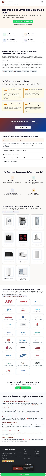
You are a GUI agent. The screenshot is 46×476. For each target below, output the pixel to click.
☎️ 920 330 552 (24, 127)
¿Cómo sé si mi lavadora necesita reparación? (14, 140)
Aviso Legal (36, 451)
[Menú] (42, 2)
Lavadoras (7, 4)
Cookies (36, 455)
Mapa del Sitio (37, 456)
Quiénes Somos (27, 458)
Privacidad (36, 453)
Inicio (3, 4)
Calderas (25, 453)
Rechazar (28, 468)
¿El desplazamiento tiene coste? (11, 154)
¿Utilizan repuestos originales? (10, 161)
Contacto (25, 456)
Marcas (25, 451)
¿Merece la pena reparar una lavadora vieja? (14, 157)
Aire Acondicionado (27, 455)
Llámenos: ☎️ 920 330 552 (24, 21)
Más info (31, 466)
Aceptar (17, 468)
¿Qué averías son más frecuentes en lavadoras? (14, 150)
